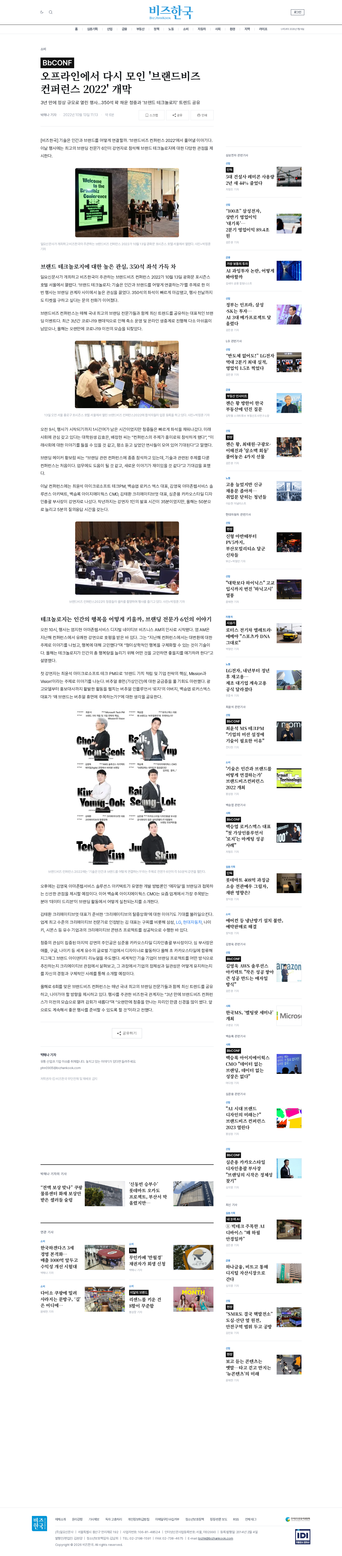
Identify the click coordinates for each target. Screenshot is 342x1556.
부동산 (140, 29)
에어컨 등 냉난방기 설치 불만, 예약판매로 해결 (254, 923)
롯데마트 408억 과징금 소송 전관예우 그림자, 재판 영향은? (248, 883)
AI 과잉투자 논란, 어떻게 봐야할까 (250, 271)
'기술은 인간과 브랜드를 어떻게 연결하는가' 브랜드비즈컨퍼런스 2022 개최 (249, 778)
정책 (156, 29)
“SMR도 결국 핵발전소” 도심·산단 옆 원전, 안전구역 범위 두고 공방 (249, 1317)
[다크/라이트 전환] (42, 12)
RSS (236, 1519)
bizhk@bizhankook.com (215, 1538)
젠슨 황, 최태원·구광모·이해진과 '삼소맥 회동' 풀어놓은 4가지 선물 (248, 447)
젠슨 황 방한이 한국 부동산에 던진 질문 (245, 403)
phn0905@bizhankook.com (61, 1068)
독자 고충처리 (113, 1519)
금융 (124, 29)
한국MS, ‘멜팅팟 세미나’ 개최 (249, 1015)
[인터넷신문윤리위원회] (297, 1519)
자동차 (202, 29)
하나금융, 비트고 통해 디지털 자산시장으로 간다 (247, 1273)
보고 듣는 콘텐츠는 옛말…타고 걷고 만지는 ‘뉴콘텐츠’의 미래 (248, 1364)
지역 (247, 29)
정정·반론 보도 (218, 1519)
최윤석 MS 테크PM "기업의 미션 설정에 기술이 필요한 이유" (245, 731)
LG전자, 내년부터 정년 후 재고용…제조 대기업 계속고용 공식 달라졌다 (248, 679)
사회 (217, 29)
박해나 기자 (48, 115)
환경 (232, 29)
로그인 (297, 12)
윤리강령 (77, 1519)
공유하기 (130, 1033)
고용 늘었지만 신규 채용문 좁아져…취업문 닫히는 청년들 (246, 490)
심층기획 (92, 29)
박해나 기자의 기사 (54, 1174)
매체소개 (60, 1519)
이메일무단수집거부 (167, 1519)
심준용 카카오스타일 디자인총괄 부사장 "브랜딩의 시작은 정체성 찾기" (249, 1168)
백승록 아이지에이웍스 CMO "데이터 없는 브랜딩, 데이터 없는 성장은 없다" (248, 1064)
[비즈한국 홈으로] (171, 12)
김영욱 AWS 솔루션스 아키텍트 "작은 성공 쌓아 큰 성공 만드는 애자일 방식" (250, 972)
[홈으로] (39, 1523)
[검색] (50, 12)
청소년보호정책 (194, 1519)
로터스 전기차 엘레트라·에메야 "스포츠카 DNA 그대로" (249, 633)
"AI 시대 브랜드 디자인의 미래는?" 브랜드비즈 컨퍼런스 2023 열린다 (245, 1118)
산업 (109, 29)
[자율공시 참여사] (302, 1536)
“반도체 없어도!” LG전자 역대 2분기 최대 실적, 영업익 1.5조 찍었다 (250, 362)
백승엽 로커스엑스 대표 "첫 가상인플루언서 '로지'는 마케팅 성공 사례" (248, 833)
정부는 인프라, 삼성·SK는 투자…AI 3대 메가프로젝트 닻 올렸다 (248, 314)
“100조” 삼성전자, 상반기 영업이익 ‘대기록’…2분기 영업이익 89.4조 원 (248, 223)
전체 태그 (250, 1519)
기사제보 (94, 1519)
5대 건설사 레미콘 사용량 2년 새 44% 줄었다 (250, 177)
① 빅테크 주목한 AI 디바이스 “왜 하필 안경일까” (245, 1229)
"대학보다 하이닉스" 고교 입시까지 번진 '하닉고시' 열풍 (250, 589)
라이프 (263, 29)
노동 (171, 29)
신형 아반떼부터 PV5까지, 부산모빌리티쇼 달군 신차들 (245, 542)
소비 (185, 29)
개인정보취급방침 (138, 1519)
